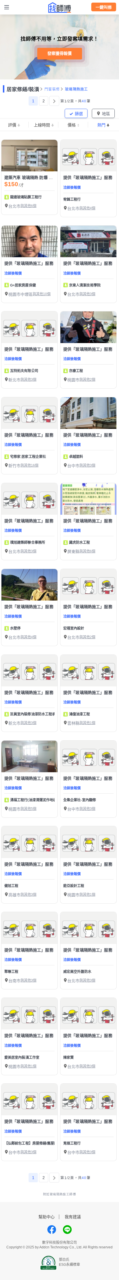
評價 (12, 125)
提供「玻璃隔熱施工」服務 (87, 177)
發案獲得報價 (59, 53)
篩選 (79, 113)
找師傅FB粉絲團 (51, 1229)
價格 (72, 125)
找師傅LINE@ (67, 1229)
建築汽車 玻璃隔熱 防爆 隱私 (30, 177)
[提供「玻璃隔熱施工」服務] (88, 155)
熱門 (101, 125)
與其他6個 (28, 206)
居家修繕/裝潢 (23, 89)
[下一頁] (54, 101)
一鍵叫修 (104, 7)
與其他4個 (87, 208)
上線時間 (42, 125)
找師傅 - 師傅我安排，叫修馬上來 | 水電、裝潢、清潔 (59, 7)
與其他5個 (28, 809)
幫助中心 (46, 1216)
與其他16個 (29, 465)
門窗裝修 (52, 89)
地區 (106, 113)
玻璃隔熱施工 (76, 89)
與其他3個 (87, 294)
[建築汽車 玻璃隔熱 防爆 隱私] (29, 155)
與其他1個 (87, 723)
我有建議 (73, 1216)
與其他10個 (42, 294)
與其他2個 (87, 380)
